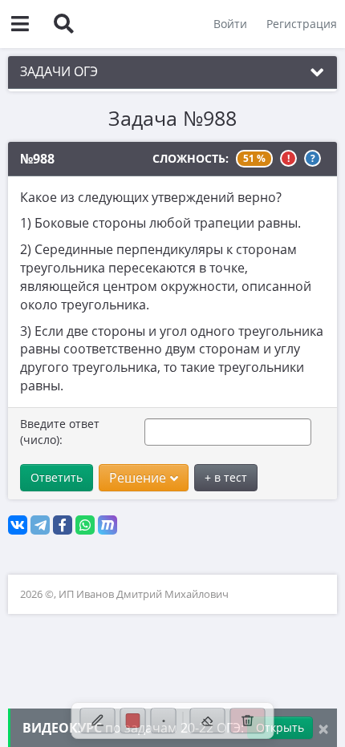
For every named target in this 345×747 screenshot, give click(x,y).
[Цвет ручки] (133, 720)
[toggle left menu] (20, 24)
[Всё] (248, 720)
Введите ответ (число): (59, 431)
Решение (137, 478)
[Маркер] (98, 720)
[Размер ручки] (164, 720)
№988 (37, 159)
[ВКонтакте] (17, 525)
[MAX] (107, 525)
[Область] (207, 720)
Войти (230, 23)
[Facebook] (62, 525)
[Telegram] (40, 525)
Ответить (56, 477)
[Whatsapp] (85, 525)
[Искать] (63, 24)
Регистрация (301, 23)
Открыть (280, 727)
